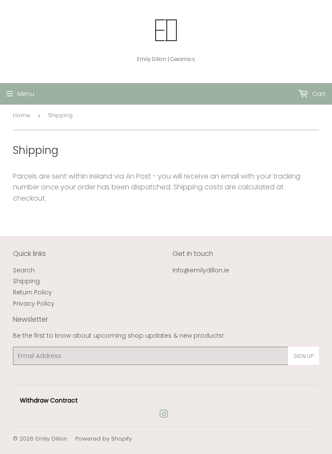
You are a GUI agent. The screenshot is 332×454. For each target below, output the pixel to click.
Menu (25, 94)
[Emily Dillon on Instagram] (164, 415)
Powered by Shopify (103, 439)
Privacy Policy (33, 303)
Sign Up (303, 356)
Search (24, 270)
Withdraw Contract (49, 400)
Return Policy (32, 292)
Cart (318, 94)
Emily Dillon (51, 439)
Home (21, 115)
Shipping (26, 281)
